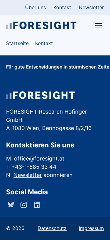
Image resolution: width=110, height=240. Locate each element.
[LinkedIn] (36, 205)
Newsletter (27, 175)
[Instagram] (23, 205)
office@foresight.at (39, 158)
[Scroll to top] (96, 226)
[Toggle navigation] (99, 25)
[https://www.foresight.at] (41, 25)
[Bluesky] (10, 205)
